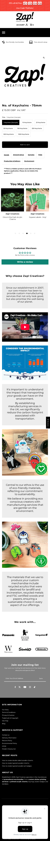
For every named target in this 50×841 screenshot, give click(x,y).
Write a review (25, 262)
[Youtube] (25, 687)
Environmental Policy (9, 743)
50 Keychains (8, 128)
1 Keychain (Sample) (10, 122)
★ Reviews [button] (48, 422)
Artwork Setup (18, 155)
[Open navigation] (8, 32)
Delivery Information (9, 738)
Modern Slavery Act (9, 749)
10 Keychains (27, 122)
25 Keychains (40, 122)
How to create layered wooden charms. (15, 763)
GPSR (4, 746)
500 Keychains (8, 134)
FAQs (40, 155)
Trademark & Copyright (10, 718)
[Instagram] (30, 687)
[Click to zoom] (44, 58)
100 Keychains (22, 128)
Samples (31, 155)
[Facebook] (15, 687)
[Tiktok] (34, 687)
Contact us (5, 735)
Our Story (5, 710)
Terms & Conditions (8, 712)
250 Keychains (37, 128)
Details (6, 155)
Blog (3, 723)
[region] (25, 5)
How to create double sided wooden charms (17, 760)
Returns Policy (7, 740)
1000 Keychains (23, 134)
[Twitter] (20, 687)
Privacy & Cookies (8, 715)
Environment (29, 161)
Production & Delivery (12, 161)
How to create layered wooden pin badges (17, 766)
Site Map (5, 721)
